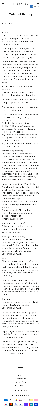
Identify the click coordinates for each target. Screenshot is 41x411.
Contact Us (20, 378)
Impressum (20, 385)
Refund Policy (20, 382)
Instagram (22, 390)
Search (20, 375)
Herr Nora (20, 4)
